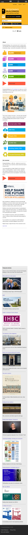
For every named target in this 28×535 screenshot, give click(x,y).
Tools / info (16, 23)
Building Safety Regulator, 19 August (9, 419)
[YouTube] (20, 31)
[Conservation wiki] (14, 126)
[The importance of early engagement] (12, 345)
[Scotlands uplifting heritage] (12, 519)
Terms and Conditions (5, 532)
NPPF (4, 295)
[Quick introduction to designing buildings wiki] (14, 85)
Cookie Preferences (4, 529)
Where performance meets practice (9, 275)
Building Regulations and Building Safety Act (11, 467)
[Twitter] (17, 31)
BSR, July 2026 (6, 486)
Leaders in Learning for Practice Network (10, 312)
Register (20, 4)
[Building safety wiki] (14, 150)
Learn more (5, 225)
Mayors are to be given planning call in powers (11, 352)
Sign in (24, 4)
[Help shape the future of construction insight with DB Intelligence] (14, 199)
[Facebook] (15, 31)
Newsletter (15, 4)
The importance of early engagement (9, 333)
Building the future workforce (8, 402)
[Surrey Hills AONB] (14, 144)
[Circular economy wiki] (14, 156)
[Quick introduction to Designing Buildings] (14, 79)
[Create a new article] (14, 180)
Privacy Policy (13, 529)
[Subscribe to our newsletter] (11, 17)
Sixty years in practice (7, 373)
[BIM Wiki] (14, 131)
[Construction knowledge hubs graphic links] (14, 112)
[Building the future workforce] (12, 413)
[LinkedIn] (19, 31)
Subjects (6, 23)
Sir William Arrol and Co (7, 505)
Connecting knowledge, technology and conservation (12, 438)
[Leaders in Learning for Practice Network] (12, 326)
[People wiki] (14, 138)
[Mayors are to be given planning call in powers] (12, 365)
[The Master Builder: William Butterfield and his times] (12, 394)
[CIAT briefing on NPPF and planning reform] (12, 306)
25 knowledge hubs (15, 89)
